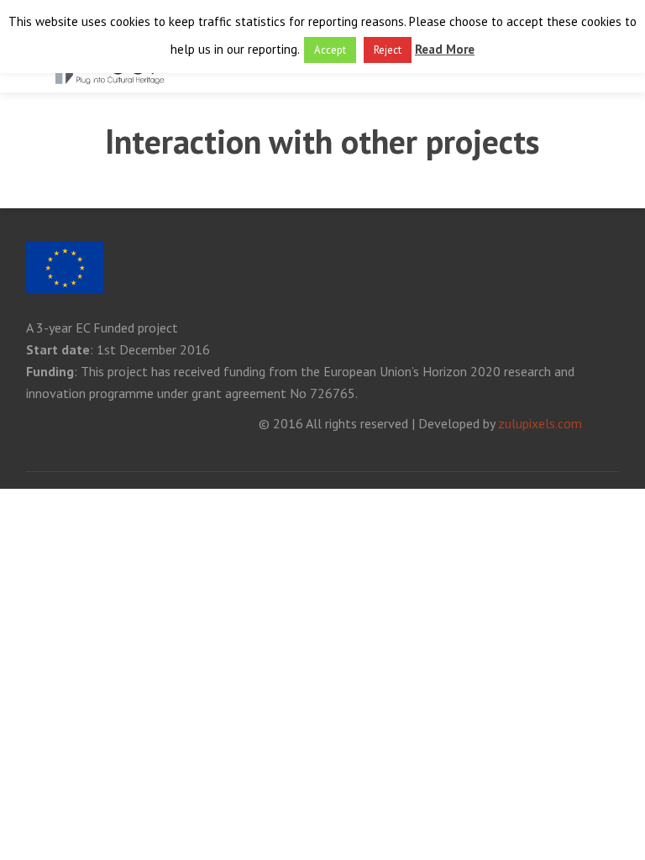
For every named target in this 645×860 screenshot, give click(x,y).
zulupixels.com (540, 423)
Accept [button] (330, 50)
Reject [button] (387, 50)
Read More (445, 49)
